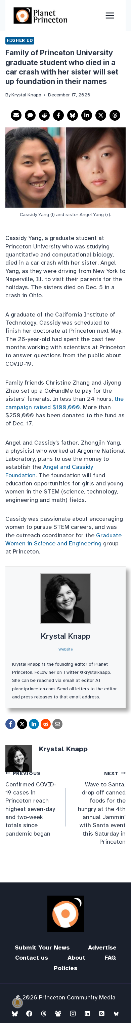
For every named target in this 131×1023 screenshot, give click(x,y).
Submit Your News (42, 947)
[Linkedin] (87, 1013)
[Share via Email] (16, 115)
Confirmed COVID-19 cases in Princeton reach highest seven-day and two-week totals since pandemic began (30, 803)
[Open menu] (110, 15)
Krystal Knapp (65, 636)
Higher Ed (20, 40)
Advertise (102, 947)
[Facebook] (29, 1013)
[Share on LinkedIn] (86, 115)
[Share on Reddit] (44, 115)
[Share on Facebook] (58, 115)
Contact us (31, 957)
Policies (65, 968)
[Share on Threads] (115, 115)
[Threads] (44, 1013)
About (76, 957)
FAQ (110, 957)
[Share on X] (100, 115)
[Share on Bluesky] (72, 115)
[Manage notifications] (17, 1002)
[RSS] (102, 1013)
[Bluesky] (15, 1013)
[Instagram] (73, 1013)
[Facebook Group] (58, 1013)
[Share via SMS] (30, 115)
